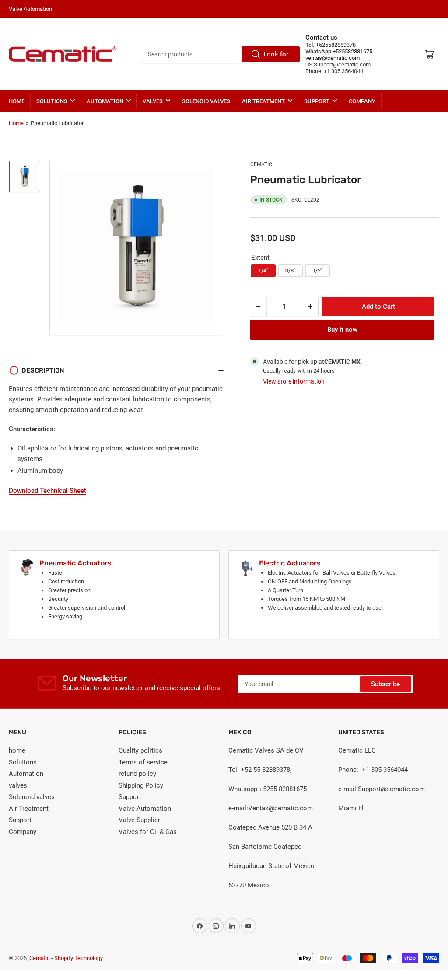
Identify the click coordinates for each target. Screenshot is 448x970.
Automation (105, 101)
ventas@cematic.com (332, 58)
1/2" (317, 270)
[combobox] (221, 54)
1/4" (263, 270)
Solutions (51, 101)
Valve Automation (145, 809)
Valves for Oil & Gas (148, 832)
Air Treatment (263, 101)
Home (16, 123)
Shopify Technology (78, 958)
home (16, 101)
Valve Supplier (139, 820)
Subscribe (385, 684)
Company (362, 101)
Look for (275, 54)
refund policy (137, 774)
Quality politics (140, 750)
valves (153, 101)
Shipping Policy (141, 785)
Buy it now (342, 330)
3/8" (290, 270)
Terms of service (143, 762)
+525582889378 (335, 45)
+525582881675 (351, 51)
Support (316, 101)
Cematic (261, 164)
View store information (294, 381)
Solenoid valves (206, 101)
